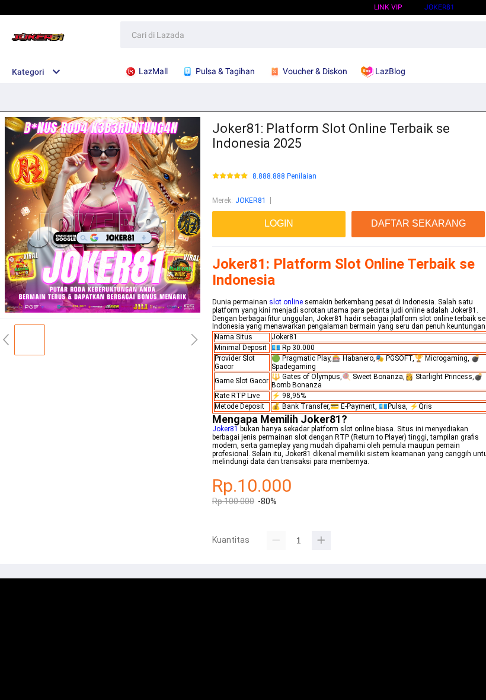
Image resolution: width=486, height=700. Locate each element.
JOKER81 (250, 200)
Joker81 (439, 7)
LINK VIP (388, 7)
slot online (286, 302)
